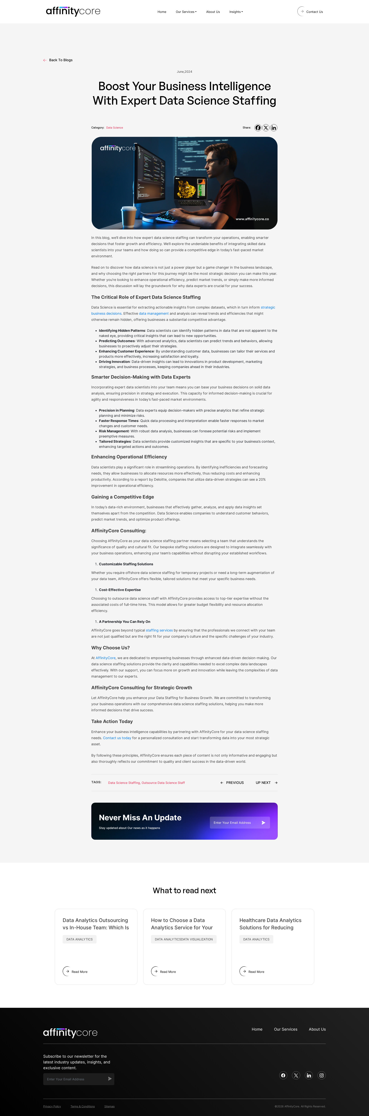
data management (154, 313)
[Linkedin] (273, 127)
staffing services (159, 630)
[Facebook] (258, 127)
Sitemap (109, 1106)
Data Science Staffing (124, 783)
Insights (235, 12)
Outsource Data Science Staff (163, 783)
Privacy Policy (52, 1106)
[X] (265, 127)
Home (162, 12)
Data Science (114, 127)
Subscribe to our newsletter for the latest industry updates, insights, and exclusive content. (76, 1062)
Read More (79, 972)
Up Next (263, 783)
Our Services (185, 12)
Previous (235, 783)
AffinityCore (106, 658)
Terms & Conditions (83, 1106)
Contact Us (314, 12)
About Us (213, 12)
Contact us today (117, 738)
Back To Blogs (61, 60)
